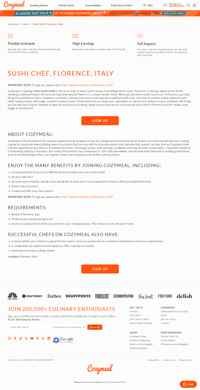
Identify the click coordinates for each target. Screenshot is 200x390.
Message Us (174, 4)
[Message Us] (166, 5)
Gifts (150, 5)
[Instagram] (9, 338)
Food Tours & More (121, 5)
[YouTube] (31, 338)
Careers (165, 323)
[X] (43, 338)
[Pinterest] (37, 338)
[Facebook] (15, 338)
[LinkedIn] (48, 338)
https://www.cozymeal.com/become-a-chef (87, 85)
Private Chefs (66, 5)
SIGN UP (100, 120)
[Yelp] (26, 338)
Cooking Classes (39, 5)
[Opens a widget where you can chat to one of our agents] (188, 384)
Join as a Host (168, 319)
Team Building (92, 5)
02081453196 (178, 6)
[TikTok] (20, 338)
